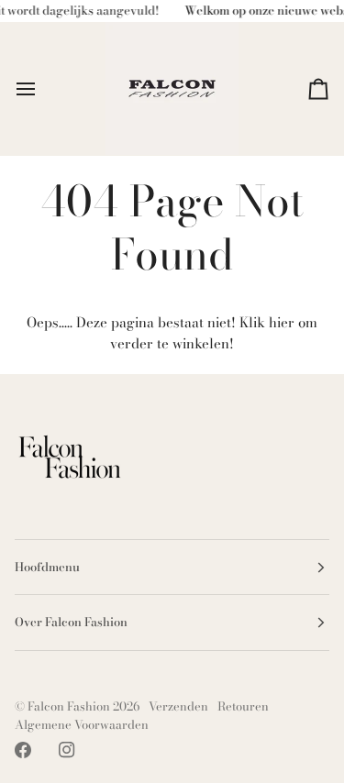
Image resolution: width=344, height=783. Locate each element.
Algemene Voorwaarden (82, 724)
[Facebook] (23, 750)
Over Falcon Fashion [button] (71, 621)
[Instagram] (67, 750)
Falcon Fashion (69, 706)
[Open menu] (42, 88)
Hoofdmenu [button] (47, 566)
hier (281, 322)
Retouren (243, 706)
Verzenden (178, 706)
